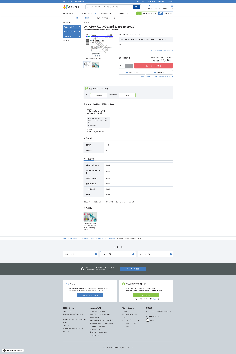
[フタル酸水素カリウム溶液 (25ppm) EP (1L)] (100, 45)
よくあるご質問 (145, 77)
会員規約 (124, 317)
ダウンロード (128, 95)
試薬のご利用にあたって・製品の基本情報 (101, 323)
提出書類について (95, 329)
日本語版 (99, 95)
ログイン (150, 8)
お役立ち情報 (69, 254)
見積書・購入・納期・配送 (97, 311)
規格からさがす (106, 13)
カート (171, 8)
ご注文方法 (66, 325)
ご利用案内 (170, 1)
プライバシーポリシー (128, 320)
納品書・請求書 (94, 317)
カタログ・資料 (140, 1)
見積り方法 (66, 331)
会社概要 (124, 311)
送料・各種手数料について (162, 77)
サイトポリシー (126, 323)
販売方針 (65, 322)
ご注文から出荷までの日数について (160, 50)
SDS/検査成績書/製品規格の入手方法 (73, 328)
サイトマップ (125, 326)
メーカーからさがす (87, 13)
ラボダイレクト (67, 311)
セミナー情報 (151, 1)
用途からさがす (68, 13)
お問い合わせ (160, 72)
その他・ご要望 (94, 335)
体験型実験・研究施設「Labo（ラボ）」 (73, 314)
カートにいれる (156, 66)
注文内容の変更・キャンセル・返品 (100, 314)
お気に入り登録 (133, 72)
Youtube (152, 320)
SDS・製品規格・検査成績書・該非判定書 (101, 320)
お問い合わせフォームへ (90, 295)
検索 (136, 7)
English (166, 311)
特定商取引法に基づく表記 (129, 314)
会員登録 (157, 8)
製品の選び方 (123, 13)
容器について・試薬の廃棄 (97, 326)
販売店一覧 (161, 1)
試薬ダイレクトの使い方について (99, 332)
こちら (154, 299)
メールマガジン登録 (133, 269)
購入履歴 (165, 8)
